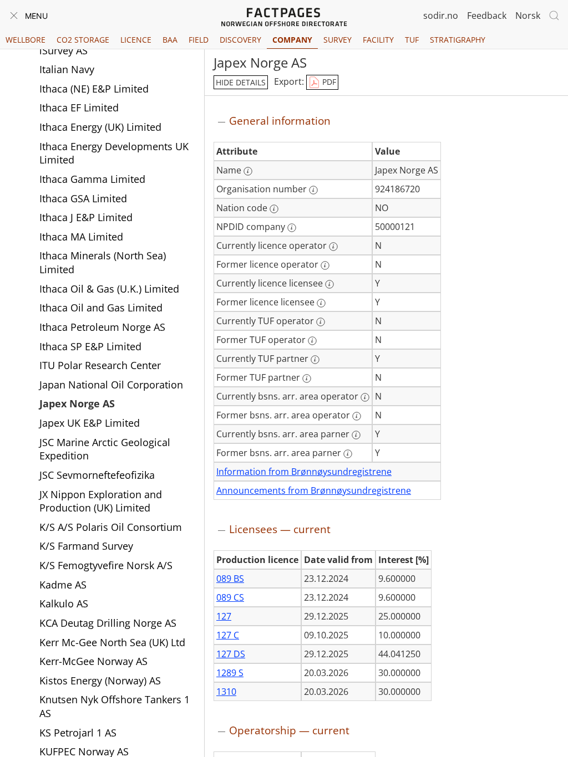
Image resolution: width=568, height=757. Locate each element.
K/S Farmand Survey (86, 546)
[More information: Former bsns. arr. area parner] (347, 453)
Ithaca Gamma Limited (92, 179)
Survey (337, 39)
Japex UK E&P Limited (89, 422)
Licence (135, 39)
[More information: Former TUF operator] (312, 340)
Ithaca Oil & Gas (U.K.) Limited (109, 288)
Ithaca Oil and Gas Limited (101, 307)
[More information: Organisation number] (313, 190)
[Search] (554, 15)
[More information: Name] (248, 171)
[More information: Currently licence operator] (333, 246)
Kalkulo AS (63, 603)
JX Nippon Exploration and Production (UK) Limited (100, 501)
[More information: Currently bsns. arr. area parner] (356, 435)
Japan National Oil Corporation (111, 384)
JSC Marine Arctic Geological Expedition (104, 449)
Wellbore (25, 39)
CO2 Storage (83, 39)
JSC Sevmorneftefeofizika (97, 475)
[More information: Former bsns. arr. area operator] (356, 416)
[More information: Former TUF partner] (306, 378)
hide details (241, 82)
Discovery (240, 39)
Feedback (486, 15)
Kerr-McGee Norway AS (93, 661)
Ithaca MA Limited (81, 236)
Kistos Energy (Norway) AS (100, 680)
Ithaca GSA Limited (83, 198)
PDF (328, 81)
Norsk (527, 15)
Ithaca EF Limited (79, 107)
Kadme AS (63, 584)
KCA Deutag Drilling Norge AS (107, 623)
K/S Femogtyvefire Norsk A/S (106, 565)
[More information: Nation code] (274, 208)
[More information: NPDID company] (291, 227)
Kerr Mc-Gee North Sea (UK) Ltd (112, 642)
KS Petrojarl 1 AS (77, 732)
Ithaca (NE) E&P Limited (94, 88)
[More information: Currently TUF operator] (320, 322)
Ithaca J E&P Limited (86, 217)
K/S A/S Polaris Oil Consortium (110, 527)
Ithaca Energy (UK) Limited (100, 127)
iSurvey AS (63, 50)
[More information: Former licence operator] (325, 265)
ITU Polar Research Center (100, 365)
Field (199, 39)
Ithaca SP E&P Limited (90, 346)
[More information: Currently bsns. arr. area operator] (365, 397)
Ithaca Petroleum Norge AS (102, 327)
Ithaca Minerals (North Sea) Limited (102, 262)
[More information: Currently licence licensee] (329, 284)
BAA (170, 39)
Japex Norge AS (77, 403)
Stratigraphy (457, 39)
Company (292, 39)
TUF (412, 39)
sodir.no (440, 15)
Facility (378, 39)
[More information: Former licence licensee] (321, 303)
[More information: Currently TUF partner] (315, 359)
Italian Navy (66, 69)
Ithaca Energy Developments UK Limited (114, 153)
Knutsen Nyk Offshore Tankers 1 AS (114, 706)
